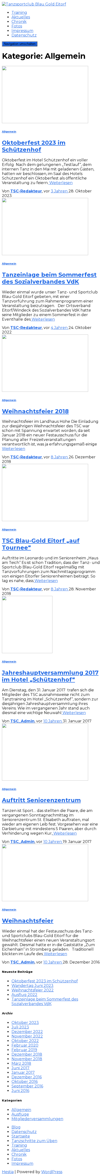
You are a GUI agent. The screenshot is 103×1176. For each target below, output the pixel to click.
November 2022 (27, 1036)
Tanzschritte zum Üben (34, 1141)
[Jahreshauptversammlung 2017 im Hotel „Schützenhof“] (27, 652)
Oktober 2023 (25, 1022)
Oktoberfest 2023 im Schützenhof (33, 146)
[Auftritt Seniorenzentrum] (45, 779)
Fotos (16, 26)
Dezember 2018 (26, 1054)
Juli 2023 (20, 1027)
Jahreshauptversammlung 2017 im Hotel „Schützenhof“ (50, 676)
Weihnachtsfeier (27, 920)
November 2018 (26, 1059)
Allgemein (9, 131)
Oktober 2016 (24, 1081)
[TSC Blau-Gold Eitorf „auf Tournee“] (45, 520)
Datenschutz (24, 35)
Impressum (22, 30)
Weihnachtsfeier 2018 (35, 411)
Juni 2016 (20, 1090)
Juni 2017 (20, 1068)
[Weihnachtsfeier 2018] (45, 390)
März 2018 (21, 1063)
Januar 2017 (23, 1072)
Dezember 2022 (27, 1031)
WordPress (51, 1172)
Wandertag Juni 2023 (32, 985)
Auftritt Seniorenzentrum (41, 800)
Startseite (20, 1136)
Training (19, 12)
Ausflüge (20, 1114)
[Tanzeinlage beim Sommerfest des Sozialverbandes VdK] (45, 254)
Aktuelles (20, 17)
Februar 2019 (24, 1050)
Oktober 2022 (25, 1040)
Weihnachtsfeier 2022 (32, 990)
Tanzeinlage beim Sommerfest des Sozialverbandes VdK (49, 278)
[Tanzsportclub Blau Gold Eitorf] (34, 4)
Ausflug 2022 (24, 994)
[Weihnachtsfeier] (45, 900)
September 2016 (27, 1086)
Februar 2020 (24, 1045)
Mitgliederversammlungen (37, 1119)
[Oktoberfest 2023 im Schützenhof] (45, 122)
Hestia (8, 1172)
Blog (16, 1127)
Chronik (19, 21)
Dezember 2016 (26, 1077)
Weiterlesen (60, 182)
